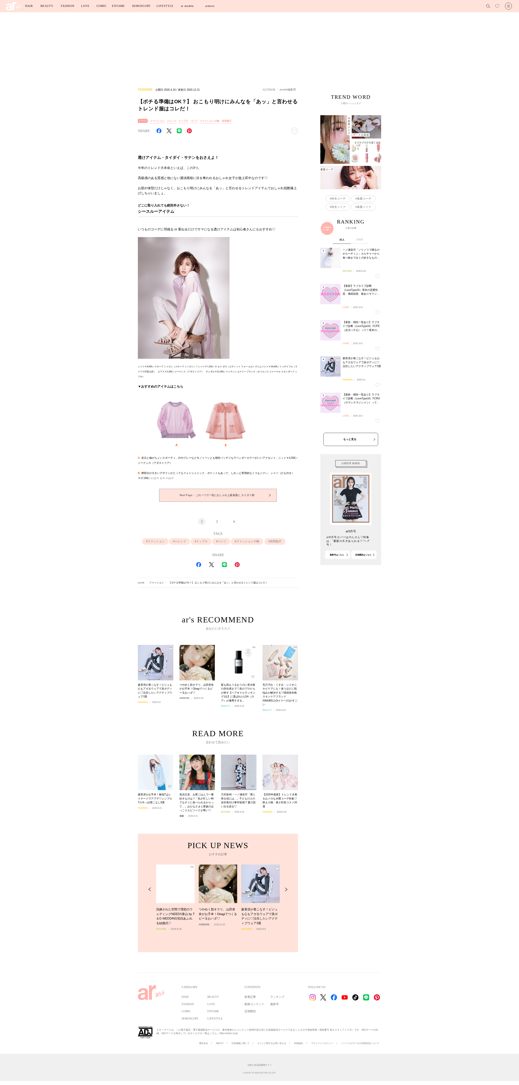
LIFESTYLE (165, 6)
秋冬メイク (338, 206)
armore (209, 6)
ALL (342, 239)
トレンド (172, 120)
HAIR (29, 6)
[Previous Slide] (149, 889)
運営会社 (203, 1043)
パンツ (194, 120)
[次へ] (234, 521)
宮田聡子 (227, 120)
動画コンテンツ (254, 1004)
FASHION (67, 6)
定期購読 (250, 1011)
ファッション (157, 120)
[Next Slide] (286, 889)
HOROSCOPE (141, 6)
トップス (183, 120)
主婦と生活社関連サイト (259, 1065)
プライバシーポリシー (322, 1043)
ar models (187, 6)
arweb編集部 (288, 89)
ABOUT (220, 1043)
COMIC (102, 6)
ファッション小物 (209, 120)
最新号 (274, 1004)
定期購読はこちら (363, 555)
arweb (141, 582)
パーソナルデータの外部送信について (360, 1043)
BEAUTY (47, 6)
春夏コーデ (364, 198)
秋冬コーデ (338, 198)
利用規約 (298, 1043)
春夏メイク (364, 206)
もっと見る (349, 439)
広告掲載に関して (240, 1043)
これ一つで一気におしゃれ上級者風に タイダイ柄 (217, 495)
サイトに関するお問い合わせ (271, 1043)
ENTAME (118, 6)
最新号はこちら (337, 555)
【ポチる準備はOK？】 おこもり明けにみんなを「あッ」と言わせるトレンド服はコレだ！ (218, 582)
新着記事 (250, 996)
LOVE (85, 6)
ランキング (277, 996)
